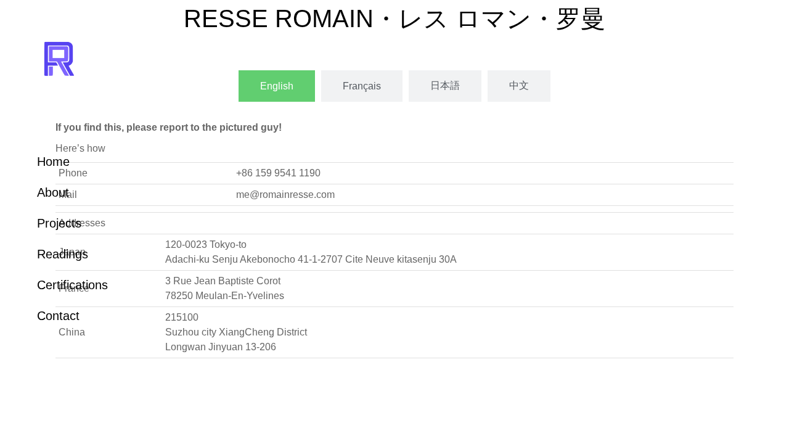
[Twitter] (84, 402)
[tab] (277, 86)
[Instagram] (105, 402)
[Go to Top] (770, 425)
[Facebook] (63, 402)
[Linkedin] (42, 402)
